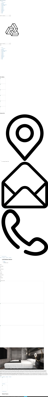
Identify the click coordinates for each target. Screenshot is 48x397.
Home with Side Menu (4, 4)
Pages (2, 1)
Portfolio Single (3, 5)
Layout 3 (3, 7)
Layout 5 (3, 9)
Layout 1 (3, 6)
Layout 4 (3, 8)
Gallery (2, 11)
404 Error (4, 2)
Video (2, 12)
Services (3, 3)
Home (4, 261)
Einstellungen (25, 396)
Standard (3, 10)
